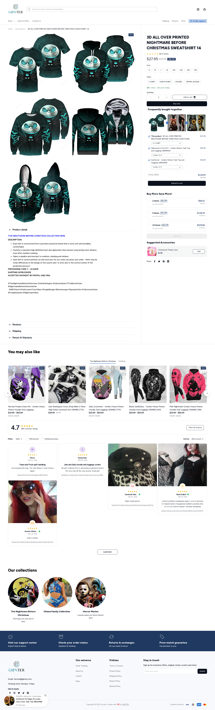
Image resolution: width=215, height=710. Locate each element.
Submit (202, 671)
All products (20, 29)
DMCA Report (30, 704)
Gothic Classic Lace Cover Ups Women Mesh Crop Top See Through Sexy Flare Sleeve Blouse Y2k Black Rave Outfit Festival (182, 511)
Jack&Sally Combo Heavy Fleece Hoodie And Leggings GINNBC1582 (82, 475)
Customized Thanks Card (168, 250)
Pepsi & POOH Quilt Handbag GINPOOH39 (33, 475)
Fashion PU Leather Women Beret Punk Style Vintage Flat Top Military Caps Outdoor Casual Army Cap (132, 505)
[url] (125, 704)
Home (10, 29)
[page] (199, 21)
